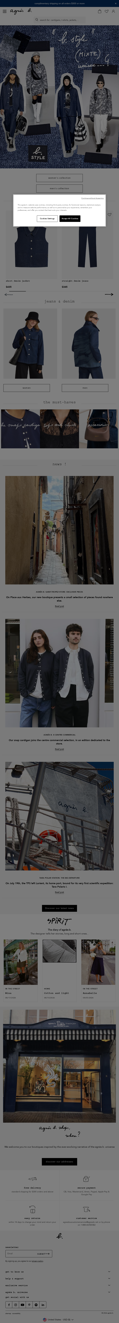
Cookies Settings (47, 218)
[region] (59, 210)
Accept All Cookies (70, 218)
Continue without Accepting (92, 198)
